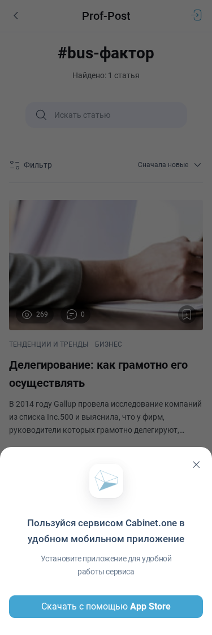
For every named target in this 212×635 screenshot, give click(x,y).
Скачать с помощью (106, 606)
